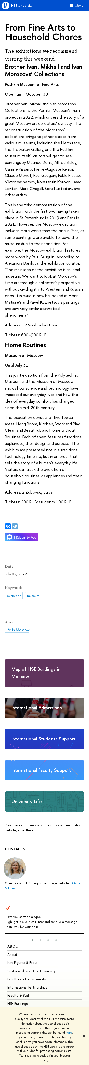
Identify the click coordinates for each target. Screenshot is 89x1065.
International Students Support (43, 739)
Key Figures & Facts (22, 962)
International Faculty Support (41, 770)
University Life (26, 801)
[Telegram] (15, 526)
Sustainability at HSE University (31, 971)
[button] (32, 940)
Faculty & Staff (19, 995)
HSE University (21, 5)
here (35, 1028)
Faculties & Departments (26, 979)
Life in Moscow (17, 629)
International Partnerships (27, 987)
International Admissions (36, 707)
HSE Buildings (17, 1003)
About (14, 946)
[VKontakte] (8, 526)
